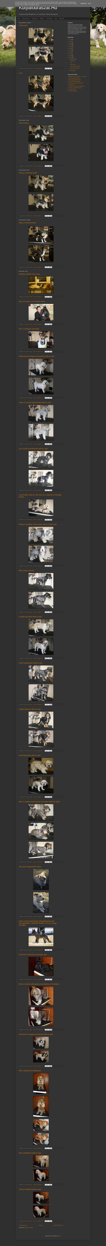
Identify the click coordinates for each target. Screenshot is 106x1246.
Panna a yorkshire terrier (28, 173)
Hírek (19, 18)
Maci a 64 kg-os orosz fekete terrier (32, 301)
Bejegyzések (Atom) (28, 1227)
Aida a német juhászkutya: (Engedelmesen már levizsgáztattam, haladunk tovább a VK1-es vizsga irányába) (37, 923)
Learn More (83, 3)
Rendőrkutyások (72, 89)
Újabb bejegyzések (23, 1225)
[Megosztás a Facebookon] (50, 68)
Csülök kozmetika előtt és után (30, 617)
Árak (56, 18)
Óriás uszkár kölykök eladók (75, 79)
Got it (89, 3)
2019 (70, 50)
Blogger (59, 1235)
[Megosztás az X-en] (48, 68)
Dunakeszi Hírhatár (73, 91)
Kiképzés (42, 18)
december (72, 59)
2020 (70, 48)
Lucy (20, 73)
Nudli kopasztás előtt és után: (30, 755)
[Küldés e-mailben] (45, 68)
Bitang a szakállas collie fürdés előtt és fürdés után (38, 524)
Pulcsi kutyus (24, 123)
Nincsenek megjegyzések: (38, 68)
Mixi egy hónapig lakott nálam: (30, 867)
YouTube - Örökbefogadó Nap (75, 87)
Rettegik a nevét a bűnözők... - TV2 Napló (77, 76)
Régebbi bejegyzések (58, 1225)
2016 (70, 52)
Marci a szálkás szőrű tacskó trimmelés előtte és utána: (39, 802)
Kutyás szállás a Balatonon (74, 81)
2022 (70, 46)
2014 (70, 54)
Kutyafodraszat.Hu (38, 7)
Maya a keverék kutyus (27, 223)
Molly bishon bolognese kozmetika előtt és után (36, 356)
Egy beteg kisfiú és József (74, 78)
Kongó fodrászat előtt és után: (30, 709)
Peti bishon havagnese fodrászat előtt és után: (36, 1034)
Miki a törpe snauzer (26, 571)
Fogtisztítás (34, 18)
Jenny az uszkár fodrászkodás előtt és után (35, 402)
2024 (70, 43)
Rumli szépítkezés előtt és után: (31, 663)
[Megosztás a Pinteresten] (51, 68)
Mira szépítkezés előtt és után (30, 1153)
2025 (70, 41)
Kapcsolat (61, 18)
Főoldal (40, 1225)
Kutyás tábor (71, 84)
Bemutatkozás (26, 18)
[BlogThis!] (47, 68)
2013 (70, 55)
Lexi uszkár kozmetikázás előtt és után (33, 449)
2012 (70, 57)
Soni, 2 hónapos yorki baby (29, 329)
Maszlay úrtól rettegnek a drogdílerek (77, 86)
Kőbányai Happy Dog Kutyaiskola (76, 83)
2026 (70, 39)
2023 (70, 44)
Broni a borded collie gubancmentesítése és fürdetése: (39, 984)
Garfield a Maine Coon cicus (29, 274)
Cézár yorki (23, 25)
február (71, 70)
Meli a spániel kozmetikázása (30, 1071)
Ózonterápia (49, 18)
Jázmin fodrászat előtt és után (30, 1189)
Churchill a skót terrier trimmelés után (33, 955)
